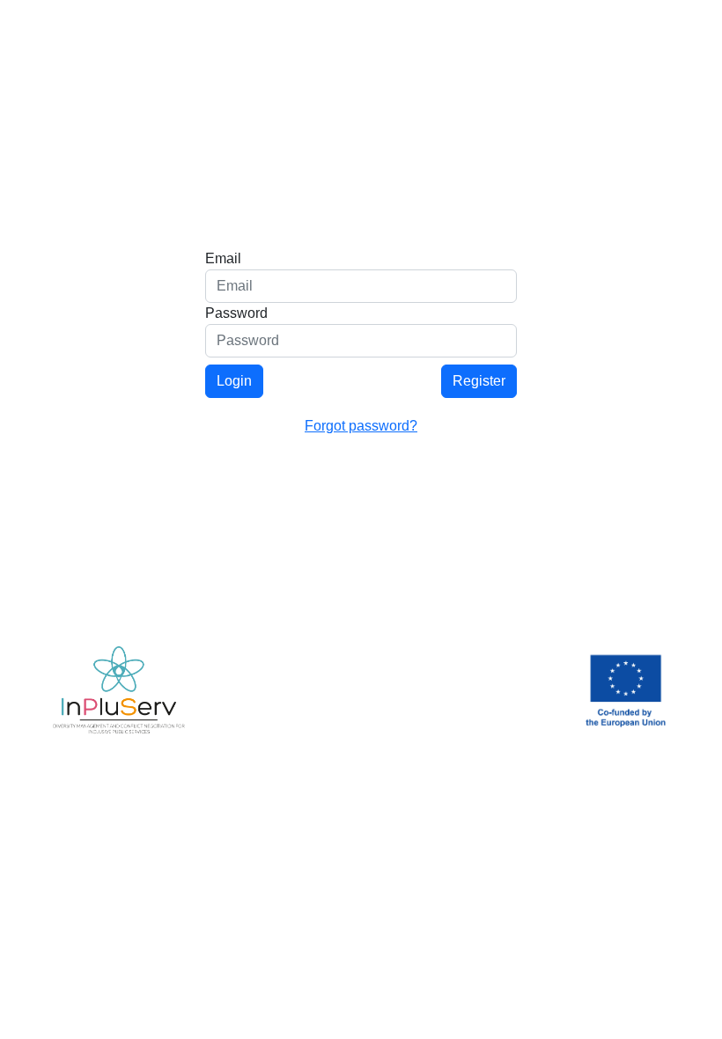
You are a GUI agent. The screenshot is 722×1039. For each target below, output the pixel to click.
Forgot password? (361, 425)
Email (223, 258)
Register (479, 380)
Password (236, 313)
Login (234, 380)
